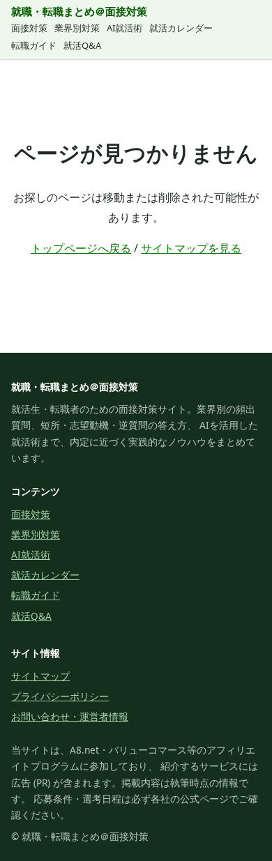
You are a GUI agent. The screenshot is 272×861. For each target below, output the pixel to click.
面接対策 (29, 28)
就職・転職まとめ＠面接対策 (79, 11)
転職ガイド (33, 45)
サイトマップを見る (191, 248)
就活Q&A (82, 45)
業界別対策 (77, 28)
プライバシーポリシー (60, 696)
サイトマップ (40, 676)
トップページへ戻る (81, 248)
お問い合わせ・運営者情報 (69, 716)
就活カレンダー (181, 28)
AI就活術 (124, 28)
